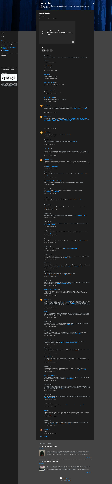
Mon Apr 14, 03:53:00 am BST (50, 307)
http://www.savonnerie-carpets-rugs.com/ (75, 405)
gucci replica (62, 302)
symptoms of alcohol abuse (50, 207)
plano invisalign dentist (49, 375)
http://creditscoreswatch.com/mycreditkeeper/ (62, 423)
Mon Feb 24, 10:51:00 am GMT (50, 193)
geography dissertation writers (50, 120)
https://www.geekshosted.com (80, 215)
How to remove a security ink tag (48, 446)
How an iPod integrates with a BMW (48, 461)
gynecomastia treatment (49, 397)
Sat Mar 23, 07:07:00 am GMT (50, 144)
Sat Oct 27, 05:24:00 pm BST (50, 101)
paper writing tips (73, 141)
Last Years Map (4, 48)
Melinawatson (47, 159)
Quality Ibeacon (47, 356)
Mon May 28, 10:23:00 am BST (50, 93)
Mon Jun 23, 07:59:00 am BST (50, 407)
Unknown (46, 105)
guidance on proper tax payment (51, 289)
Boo (47, 50)
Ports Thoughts (45, 3)
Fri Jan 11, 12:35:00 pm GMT (50, 136)
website (45, 311)
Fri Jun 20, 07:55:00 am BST (50, 390)
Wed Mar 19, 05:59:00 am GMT (50, 276)
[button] (90, 13)
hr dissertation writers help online (65, 120)
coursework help (75, 108)
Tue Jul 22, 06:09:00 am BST (50, 425)
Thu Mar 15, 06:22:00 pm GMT (50, 70)
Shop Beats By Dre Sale (49, 97)
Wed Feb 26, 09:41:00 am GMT (50, 209)
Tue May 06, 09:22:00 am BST (50, 344)
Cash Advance (47, 148)
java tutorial (61, 388)
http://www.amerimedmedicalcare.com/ (68, 342)
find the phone (68, 257)
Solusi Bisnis (78, 351)
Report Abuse (4, 40)
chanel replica (75, 303)
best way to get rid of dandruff (79, 369)
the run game (49, 233)
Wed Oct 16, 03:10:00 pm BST (50, 168)
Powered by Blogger (66, 478)
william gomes (70, 324)
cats (51, 50)
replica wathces (67, 301)
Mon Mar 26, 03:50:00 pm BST (50, 78)
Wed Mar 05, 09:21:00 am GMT (50, 242)
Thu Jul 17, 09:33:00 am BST (50, 416)
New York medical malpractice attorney (52, 180)
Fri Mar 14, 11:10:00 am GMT (50, 259)
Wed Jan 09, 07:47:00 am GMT (50, 128)
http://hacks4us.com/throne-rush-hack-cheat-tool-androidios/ (70, 266)
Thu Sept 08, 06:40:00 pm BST (50, 62)
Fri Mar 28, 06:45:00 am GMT (50, 285)
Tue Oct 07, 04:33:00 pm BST (50, 433)
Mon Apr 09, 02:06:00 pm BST (50, 86)
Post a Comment (44, 436)
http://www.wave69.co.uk (52, 166)
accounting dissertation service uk (64, 119)
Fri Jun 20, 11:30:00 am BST (50, 399)
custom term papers (48, 89)
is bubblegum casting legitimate (64, 283)
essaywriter (46, 74)
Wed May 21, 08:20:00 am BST (50, 363)
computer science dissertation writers (81, 119)
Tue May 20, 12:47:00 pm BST (50, 353)
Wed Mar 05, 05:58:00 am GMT (50, 226)
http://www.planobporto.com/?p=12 (51, 191)
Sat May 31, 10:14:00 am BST (50, 380)
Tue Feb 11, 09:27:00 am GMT (50, 177)
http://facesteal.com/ (82, 240)
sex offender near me (77, 333)
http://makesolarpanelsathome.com (71, 248)
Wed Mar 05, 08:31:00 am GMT (50, 235)
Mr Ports (46, 429)
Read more (88, 457)
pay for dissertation (83, 108)
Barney (43, 50)
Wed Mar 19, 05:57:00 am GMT (50, 268)
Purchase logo (67, 134)
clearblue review (47, 65)
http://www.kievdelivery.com (50, 224)
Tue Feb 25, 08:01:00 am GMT (50, 201)
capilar (45, 410)
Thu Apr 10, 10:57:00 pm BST (50, 295)
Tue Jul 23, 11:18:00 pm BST (50, 155)
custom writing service (49, 82)
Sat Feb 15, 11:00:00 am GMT (50, 184)
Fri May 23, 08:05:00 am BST (50, 371)
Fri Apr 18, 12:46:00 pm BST (50, 317)
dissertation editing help (76, 118)
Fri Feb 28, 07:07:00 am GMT (50, 217)
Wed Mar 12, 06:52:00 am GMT (50, 250)
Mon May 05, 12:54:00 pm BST (50, 335)
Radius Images (68, 480)
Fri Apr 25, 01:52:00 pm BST (50, 326)
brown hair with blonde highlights (75, 199)
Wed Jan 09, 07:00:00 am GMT (50, 112)
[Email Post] (42, 47)
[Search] (93, 4)
